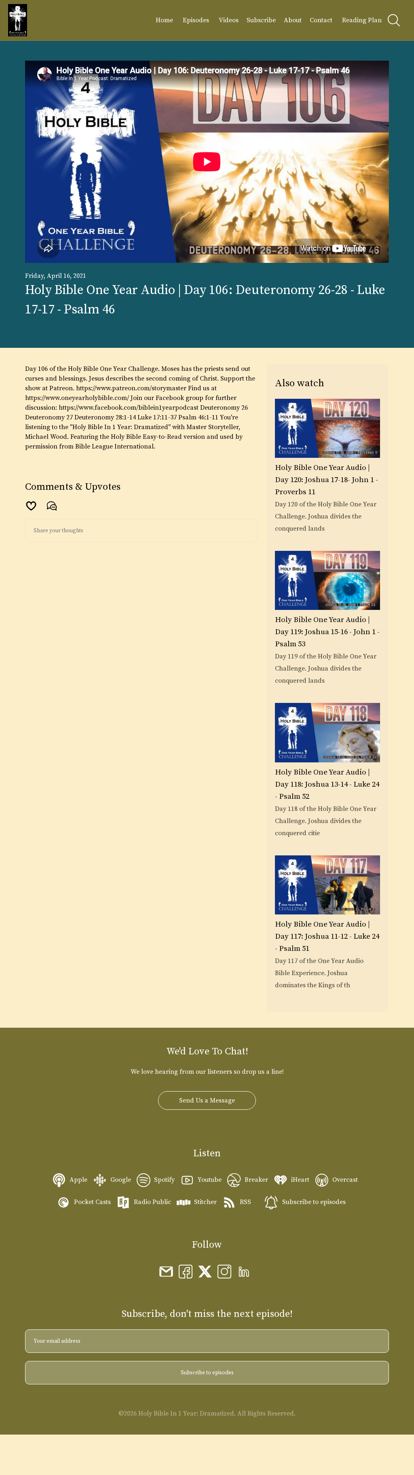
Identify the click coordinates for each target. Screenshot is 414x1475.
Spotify (164, 1180)
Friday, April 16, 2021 (55, 276)
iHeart (300, 1180)
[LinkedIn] (244, 1271)
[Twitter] (205, 1271)
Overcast (345, 1180)
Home (164, 20)
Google (120, 1180)
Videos (229, 20)
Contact (321, 20)
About (293, 20)
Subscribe (261, 20)
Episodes (196, 20)
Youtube (210, 1180)
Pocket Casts (92, 1202)
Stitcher (205, 1202)
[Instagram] (224, 1271)
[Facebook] (185, 1271)
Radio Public (152, 1202)
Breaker (256, 1180)
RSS (245, 1202)
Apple (78, 1180)
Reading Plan (362, 20)
